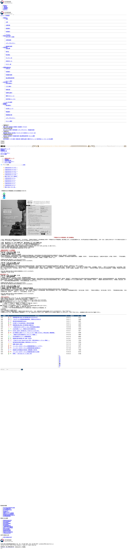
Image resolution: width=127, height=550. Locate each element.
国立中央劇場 (6, 528)
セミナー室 (8, 64)
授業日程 (8, 89)
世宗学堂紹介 (9, 83)
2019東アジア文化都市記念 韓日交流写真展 (23, 323)
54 (59, 359)
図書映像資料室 (8, 134)
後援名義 (8, 48)
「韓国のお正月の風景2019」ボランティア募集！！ (25, 334)
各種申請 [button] (5, 47)
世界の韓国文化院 (7, 537)
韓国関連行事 (9, 114)
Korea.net (5, 510)
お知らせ (8, 68)
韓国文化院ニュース (5, 148)
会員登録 (5, 8)
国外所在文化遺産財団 (8, 514)
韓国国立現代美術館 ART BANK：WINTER (22, 338)
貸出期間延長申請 (10, 77)
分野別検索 (8, 40)
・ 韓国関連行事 (7, 160)
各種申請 (6, 131)
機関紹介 (6, 125)
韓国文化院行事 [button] (7, 35)
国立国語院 (5, 522)
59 (59, 364)
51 (59, 356)
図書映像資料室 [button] (7, 67)
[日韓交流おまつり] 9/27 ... (11, 167)
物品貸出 (8, 54)
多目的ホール (9, 61)
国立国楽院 (5, 524)
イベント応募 (5, 164)
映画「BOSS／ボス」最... (10, 187)
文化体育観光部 (7, 508)
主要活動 (8, 25)
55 (59, 360)
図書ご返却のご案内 (17, 344)
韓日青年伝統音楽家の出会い (20, 321)
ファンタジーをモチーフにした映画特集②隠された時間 (26, 351)
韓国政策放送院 (7, 530)
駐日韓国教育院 (7, 516)
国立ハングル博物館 (8, 527)
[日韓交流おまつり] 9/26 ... (11, 172)
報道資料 (5, 7)
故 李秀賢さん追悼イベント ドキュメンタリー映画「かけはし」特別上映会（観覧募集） (34, 332)
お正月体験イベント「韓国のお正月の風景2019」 (24, 328)
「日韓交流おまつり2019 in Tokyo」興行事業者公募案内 (26, 326)
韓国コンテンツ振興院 (8, 512)
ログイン (5, 9)
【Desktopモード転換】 (20, 546)
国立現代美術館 (7, 529)
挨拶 (7, 18)
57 (59, 362)
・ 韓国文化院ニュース (8, 158)
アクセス (8, 34)
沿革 (7, 22)
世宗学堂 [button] (5, 82)
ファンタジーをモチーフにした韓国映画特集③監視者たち (26, 348)
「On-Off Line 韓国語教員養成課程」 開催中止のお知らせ (27, 319)
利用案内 (8, 31)
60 (59, 365)
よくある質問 (9, 102)
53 (59, 358)
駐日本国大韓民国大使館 (9, 507)
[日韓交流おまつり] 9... (10, 178)
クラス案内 (8, 86)
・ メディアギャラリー (8, 161)
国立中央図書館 (7, 523)
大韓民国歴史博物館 (8, 526)
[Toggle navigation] (13, 14)
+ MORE (23, 164)
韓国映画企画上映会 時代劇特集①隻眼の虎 (23, 325)
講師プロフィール (10, 95)
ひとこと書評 (9, 81)
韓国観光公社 (6, 511)
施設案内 (8, 28)
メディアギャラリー (10, 43)
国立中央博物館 (7, 521)
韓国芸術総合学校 (7, 520)
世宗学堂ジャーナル (10, 99)
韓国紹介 (5, 5)
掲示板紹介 (8, 105)
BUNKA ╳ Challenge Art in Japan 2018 (22, 353)
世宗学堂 (6, 137)
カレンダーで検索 (10, 36)
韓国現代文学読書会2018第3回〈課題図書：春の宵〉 (25, 349)
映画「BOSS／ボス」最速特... (11, 176)
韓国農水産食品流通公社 (9, 515)
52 (59, 357)
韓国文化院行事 (8, 128)
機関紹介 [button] (5, 17)
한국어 (11, 15)
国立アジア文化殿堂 (8, 531)
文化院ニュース (9, 108)
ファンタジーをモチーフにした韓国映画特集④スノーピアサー (27, 346)
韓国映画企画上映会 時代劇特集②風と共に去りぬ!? (25, 317)
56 (59, 361)
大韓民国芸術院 (7, 533)
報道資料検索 (9, 46)
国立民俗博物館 (7, 525)
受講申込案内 (9, 92)
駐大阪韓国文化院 (7, 509)
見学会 (7, 51)
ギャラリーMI (9, 57)
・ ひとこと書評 (7, 162)
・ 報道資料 (6, 159)
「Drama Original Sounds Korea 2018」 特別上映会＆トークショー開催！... (31, 340)
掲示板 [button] (4, 104)
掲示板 (5, 6)
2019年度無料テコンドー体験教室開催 (22, 336)
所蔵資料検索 (9, 74)
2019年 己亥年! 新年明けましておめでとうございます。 (26, 330)
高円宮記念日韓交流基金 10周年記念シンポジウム (25, 342)
